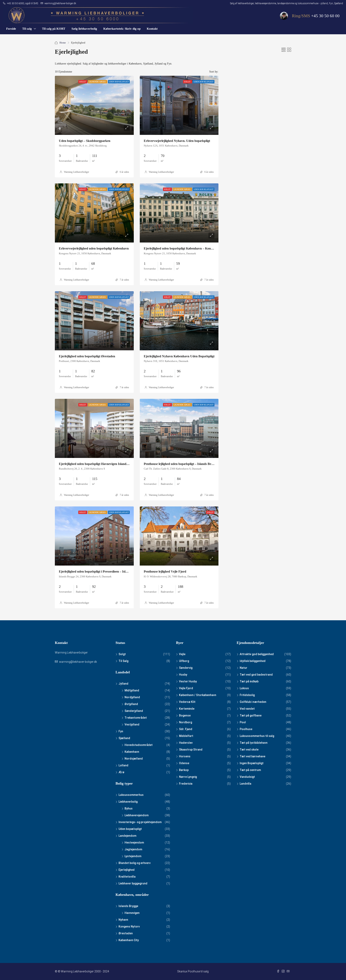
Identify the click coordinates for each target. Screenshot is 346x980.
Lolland (123, 765)
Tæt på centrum (250, 770)
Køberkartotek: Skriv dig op (122, 28)
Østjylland (131, 704)
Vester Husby (188, 681)
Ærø (121, 772)
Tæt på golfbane (251, 715)
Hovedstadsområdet (139, 745)
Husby (183, 674)
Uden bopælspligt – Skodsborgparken (84, 140)
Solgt (122, 654)
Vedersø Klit (187, 701)
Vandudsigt (247, 776)
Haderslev (186, 742)
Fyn (121, 731)
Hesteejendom (134, 842)
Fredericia (185, 783)
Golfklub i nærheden (253, 701)
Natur (243, 667)
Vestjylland (132, 724)
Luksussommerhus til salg (257, 736)
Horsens (184, 756)
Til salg (27, 28)
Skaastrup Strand (190, 749)
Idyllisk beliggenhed (253, 661)
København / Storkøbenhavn (197, 695)
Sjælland (124, 738)
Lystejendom (133, 856)
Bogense (185, 715)
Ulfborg (184, 661)
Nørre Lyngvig (188, 776)
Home (62, 42)
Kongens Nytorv (129, 926)
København (132, 751)
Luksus (244, 688)
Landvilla (245, 783)
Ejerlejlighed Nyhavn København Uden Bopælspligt (179, 356)
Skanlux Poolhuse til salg (193, 971)
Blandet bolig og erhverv (135, 863)
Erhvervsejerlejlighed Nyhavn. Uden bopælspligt (177, 140)
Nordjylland (132, 697)
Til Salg (123, 661)
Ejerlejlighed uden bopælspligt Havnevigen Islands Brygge (98, 464)
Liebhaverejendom (137, 815)
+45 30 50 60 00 (325, 15)
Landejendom (127, 835)
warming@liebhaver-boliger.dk (78, 661)
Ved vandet (247, 708)
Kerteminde (186, 708)
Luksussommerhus (131, 794)
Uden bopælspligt (130, 828)
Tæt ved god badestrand (256, 674)
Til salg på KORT (53, 28)
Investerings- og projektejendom (140, 822)
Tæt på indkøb (249, 681)
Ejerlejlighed (127, 869)
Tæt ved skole (249, 749)
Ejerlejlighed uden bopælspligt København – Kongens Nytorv (185, 248)
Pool (243, 722)
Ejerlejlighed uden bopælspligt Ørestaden (87, 356)
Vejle (182, 654)
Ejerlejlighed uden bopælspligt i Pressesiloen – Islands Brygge (100, 571)
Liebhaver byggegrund (133, 883)
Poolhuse (246, 729)
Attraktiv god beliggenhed (257, 654)
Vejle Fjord (186, 688)
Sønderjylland (134, 710)
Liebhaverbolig (128, 801)
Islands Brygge (128, 906)
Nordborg (185, 722)
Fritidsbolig (247, 695)
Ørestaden (126, 933)
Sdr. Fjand (185, 729)
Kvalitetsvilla (127, 876)
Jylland (123, 683)
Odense (184, 763)
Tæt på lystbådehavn (254, 742)
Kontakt (152, 28)
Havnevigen (132, 912)
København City (129, 940)
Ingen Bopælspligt (252, 763)
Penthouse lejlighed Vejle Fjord (165, 571)
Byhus (129, 808)
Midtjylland (132, 690)
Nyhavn (123, 919)
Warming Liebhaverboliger (76, 172)
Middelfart (186, 736)
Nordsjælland (134, 758)
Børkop (184, 770)
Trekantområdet (136, 717)
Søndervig (185, 667)
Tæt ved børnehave (252, 756)
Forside (11, 28)
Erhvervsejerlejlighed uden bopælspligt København (94, 248)
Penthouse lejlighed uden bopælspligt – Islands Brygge (180, 464)
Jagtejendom (133, 849)
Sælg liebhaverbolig (84, 28)
